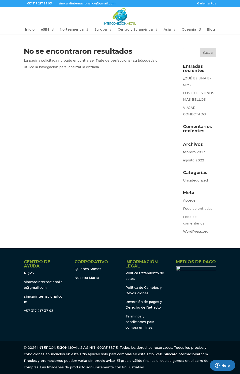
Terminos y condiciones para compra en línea (139, 322)
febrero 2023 (194, 152)
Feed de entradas (197, 209)
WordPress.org (195, 231)
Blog (211, 30)
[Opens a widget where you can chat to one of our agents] (222, 366)
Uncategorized (195, 180)
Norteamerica (72, 30)
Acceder (190, 200)
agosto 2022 (193, 160)
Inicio (30, 30)
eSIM (45, 30)
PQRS (29, 273)
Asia (167, 30)
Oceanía (189, 30)
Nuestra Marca (87, 278)
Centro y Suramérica (135, 30)
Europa (100, 30)
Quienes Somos (88, 269)
